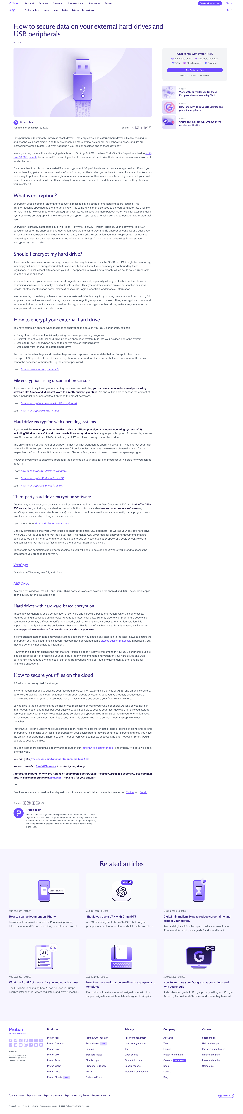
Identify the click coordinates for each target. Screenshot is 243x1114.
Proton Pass (53, 1060)
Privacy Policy (14, 1106)
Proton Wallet (54, 1065)
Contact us (208, 1065)
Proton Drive (53, 1049)
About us (168, 1037)
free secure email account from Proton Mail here (60, 759)
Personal (29, 3)
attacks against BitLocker (115, 640)
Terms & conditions (30, 1106)
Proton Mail (53, 1037)
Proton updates (32, 10)
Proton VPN (53, 1054)
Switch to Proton (94, 1077)
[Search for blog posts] (232, 10)
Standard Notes (94, 1054)
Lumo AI (90, 1049)
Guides (64, 10)
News (55, 10)
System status (16, 1095)
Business (43, 3)
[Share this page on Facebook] (141, 127)
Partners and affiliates (213, 1049)
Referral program (211, 1054)
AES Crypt (21, 583)
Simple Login (93, 1060)
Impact (167, 1049)
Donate (167, 1071)
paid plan (55, 777)
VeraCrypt (21, 565)
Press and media (211, 1060)
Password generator (135, 1037)
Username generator (135, 1043)
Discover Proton (76, 3)
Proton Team (27, 122)
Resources (94, 3)
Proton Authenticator (97, 1037)
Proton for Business (96, 1065)
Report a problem (53, 1095)
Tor (126, 1049)
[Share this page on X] (132, 127)
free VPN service (46, 766)
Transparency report (48, 1106)
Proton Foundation (173, 1054)
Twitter (130, 792)
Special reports (133, 1065)
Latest (46, 10)
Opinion (75, 10)
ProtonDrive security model (97, 747)
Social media (209, 1037)
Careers (167, 1060)
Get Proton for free (195, 70)
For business (88, 10)
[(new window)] (10, 1040)
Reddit (143, 792)
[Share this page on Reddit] (137, 127)
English (226, 1095)
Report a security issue (77, 1095)
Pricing (108, 3)
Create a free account (210, 3)
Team (166, 1043)
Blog (165, 1077)
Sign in (229, 3)
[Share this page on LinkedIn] (146, 127)
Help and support (211, 1043)
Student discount (134, 1060)
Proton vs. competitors (136, 1071)
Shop (166, 1065)
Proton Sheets (54, 1077)
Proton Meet (92, 1043)
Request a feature (101, 1095)
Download (58, 3)
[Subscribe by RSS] (227, 10)
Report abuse (34, 1095)
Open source (131, 1054)
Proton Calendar (55, 1043)
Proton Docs (53, 1071)
